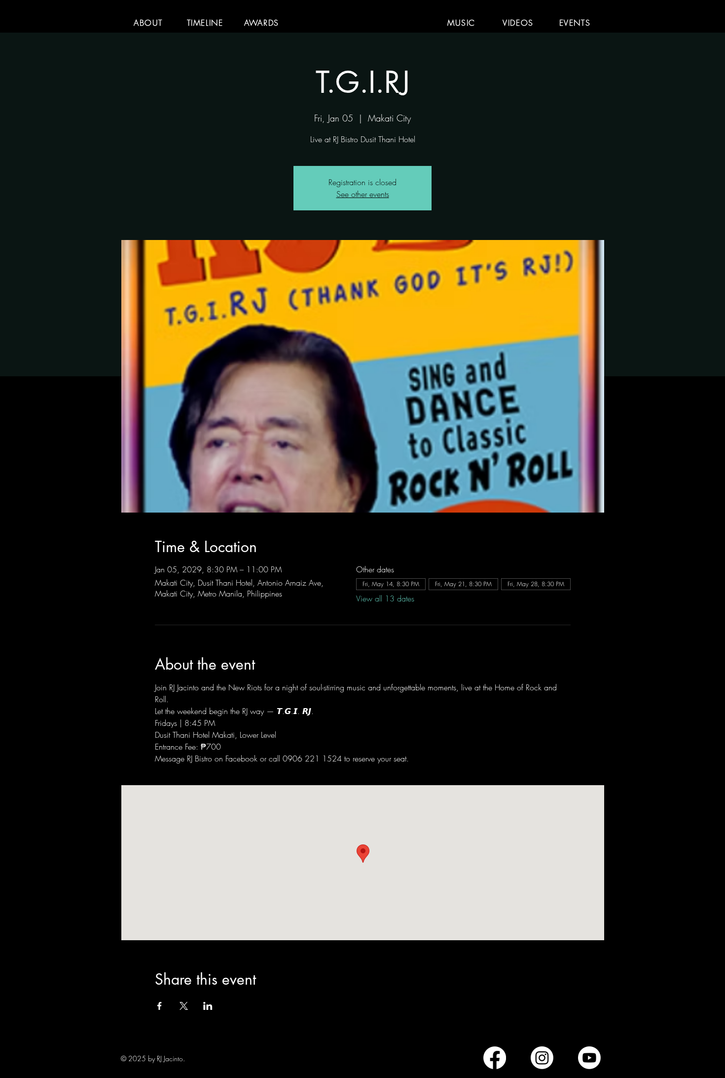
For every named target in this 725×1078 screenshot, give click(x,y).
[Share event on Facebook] (159, 1006)
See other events (362, 194)
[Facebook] (494, 1057)
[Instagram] (542, 1057)
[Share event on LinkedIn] (208, 1006)
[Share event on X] (183, 1006)
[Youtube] (589, 1057)
